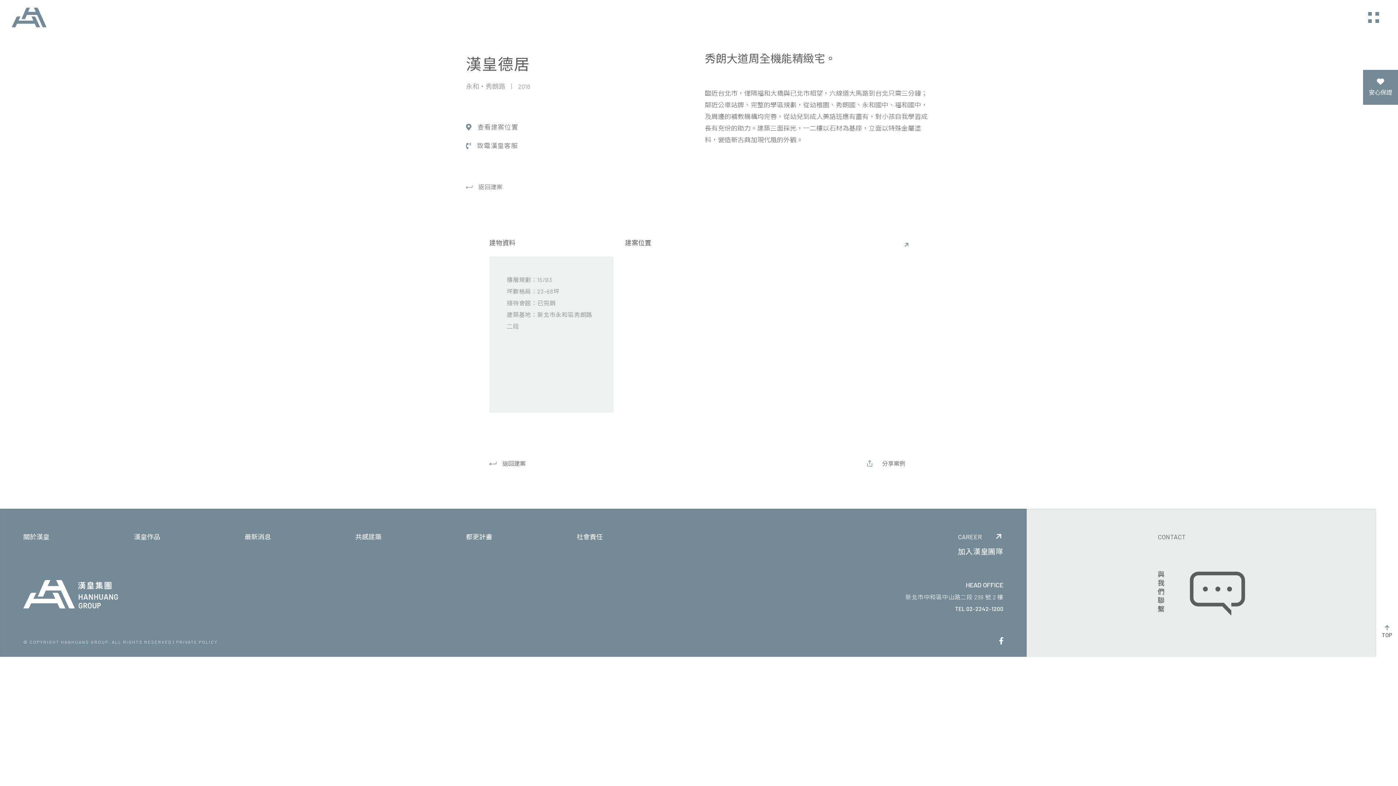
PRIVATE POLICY (197, 641)
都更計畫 (479, 537)
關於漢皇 (36, 537)
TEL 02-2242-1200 (979, 608)
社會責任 (590, 537)
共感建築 (368, 537)
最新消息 (258, 537)
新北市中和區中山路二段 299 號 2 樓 (954, 597)
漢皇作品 (147, 537)
